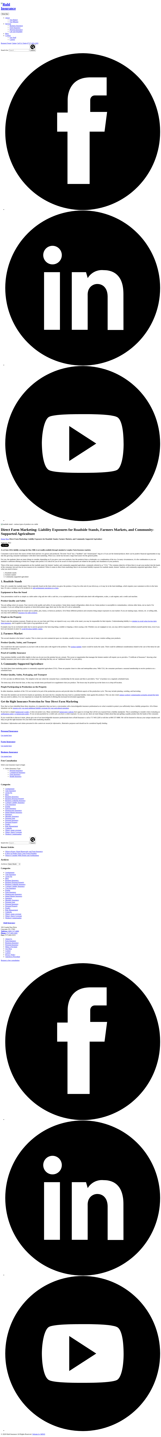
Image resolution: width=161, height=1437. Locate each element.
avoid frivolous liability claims (32, 629)
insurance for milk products (27, 613)
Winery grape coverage (13, 830)
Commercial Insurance (17, 772)
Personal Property (11, 822)
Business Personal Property (14, 799)
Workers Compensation (13, 834)
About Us (8, 939)
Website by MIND (38, 1434)
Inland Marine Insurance (13, 812)
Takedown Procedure (12, 957)
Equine (7, 806)
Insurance (8, 814)
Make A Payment (11, 947)
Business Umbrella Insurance (15, 801)
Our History (14, 20)
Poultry (7, 824)
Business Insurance (16, 26)
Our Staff (13, 37)
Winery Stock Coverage (13, 832)
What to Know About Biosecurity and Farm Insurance (24, 851)
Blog (7, 34)
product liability (76, 647)
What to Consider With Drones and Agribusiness (22, 855)
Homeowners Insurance (13, 810)
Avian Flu (8, 793)
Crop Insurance (10, 804)
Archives (4, 864)
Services (8, 24)
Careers (12, 39)
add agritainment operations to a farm (45, 588)
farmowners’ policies (66, 712)
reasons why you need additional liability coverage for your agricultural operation (41, 708)
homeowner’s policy (22, 712)
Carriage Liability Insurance (15, 803)
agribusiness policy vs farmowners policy (15, 714)
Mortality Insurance (12, 816)
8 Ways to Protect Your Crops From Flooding (21, 853)
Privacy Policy (10, 955)
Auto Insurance (10, 791)
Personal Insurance (16, 30)
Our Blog (8, 949)
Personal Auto (10, 818)
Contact (8, 36)
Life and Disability (16, 32)
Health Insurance (15, 776)
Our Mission (14, 22)
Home (3, 539)
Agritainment (9, 789)
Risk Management (11, 826)
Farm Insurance (15, 28)
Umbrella (8, 828)
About (7, 18)
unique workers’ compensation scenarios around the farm (139, 695)
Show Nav (5, 14)
